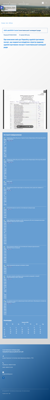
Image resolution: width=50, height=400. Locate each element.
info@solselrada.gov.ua (7, 374)
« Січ (5, 336)
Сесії (7, 23)
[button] (1, 7)
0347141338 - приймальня (9, 4)
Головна (3, 23)
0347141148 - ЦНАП (24, 4)
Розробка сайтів (5, 393)
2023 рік (11, 23)
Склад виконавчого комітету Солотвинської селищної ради (21, 207)
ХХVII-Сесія (14, 30)
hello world (9, 181)
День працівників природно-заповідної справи (18, 265)
